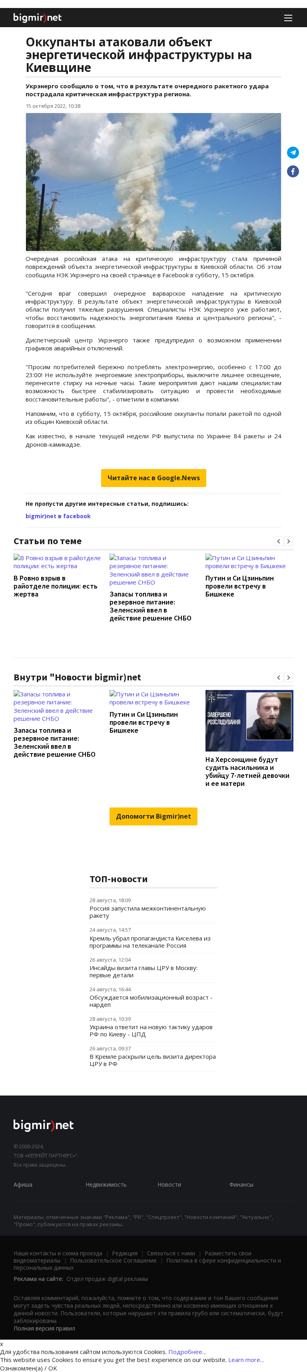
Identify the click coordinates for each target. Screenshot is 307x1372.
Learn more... (246, 1360)
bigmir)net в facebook (58, 516)
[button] (278, 541)
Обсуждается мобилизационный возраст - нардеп (151, 1000)
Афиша (23, 1184)
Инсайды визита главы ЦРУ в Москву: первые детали (143, 971)
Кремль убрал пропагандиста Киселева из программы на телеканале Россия (150, 941)
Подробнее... (187, 1352)
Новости (169, 1184)
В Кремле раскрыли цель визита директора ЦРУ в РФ (153, 1060)
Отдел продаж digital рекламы (107, 1279)
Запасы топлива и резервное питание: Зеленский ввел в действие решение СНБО (150, 605)
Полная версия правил (44, 1328)
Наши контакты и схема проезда (58, 1253)
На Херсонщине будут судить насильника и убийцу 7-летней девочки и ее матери (247, 771)
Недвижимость (106, 1184)
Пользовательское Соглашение (113, 1260)
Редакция (125, 1253)
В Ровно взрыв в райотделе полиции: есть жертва (56, 586)
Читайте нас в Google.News (154, 477)
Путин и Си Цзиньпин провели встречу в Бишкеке (239, 586)
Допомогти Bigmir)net (153, 816)
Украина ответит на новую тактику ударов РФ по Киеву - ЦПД (151, 1030)
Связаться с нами (171, 1253)
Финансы (241, 1184)
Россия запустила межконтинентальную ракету (148, 911)
